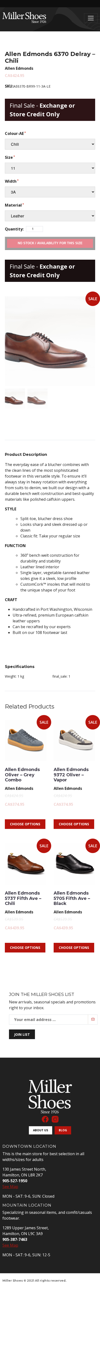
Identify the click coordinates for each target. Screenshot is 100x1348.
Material (13, 205)
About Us (40, 1130)
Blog (63, 1130)
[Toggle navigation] (91, 18)
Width (11, 181)
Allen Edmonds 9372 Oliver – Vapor (71, 775)
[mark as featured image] (15, 399)
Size (9, 157)
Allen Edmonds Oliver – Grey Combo (22, 775)
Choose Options (25, 824)
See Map (10, 1186)
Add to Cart (50, 243)
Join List (22, 1034)
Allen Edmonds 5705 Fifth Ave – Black (72, 898)
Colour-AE (14, 133)
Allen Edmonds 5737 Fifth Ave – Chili (23, 898)
